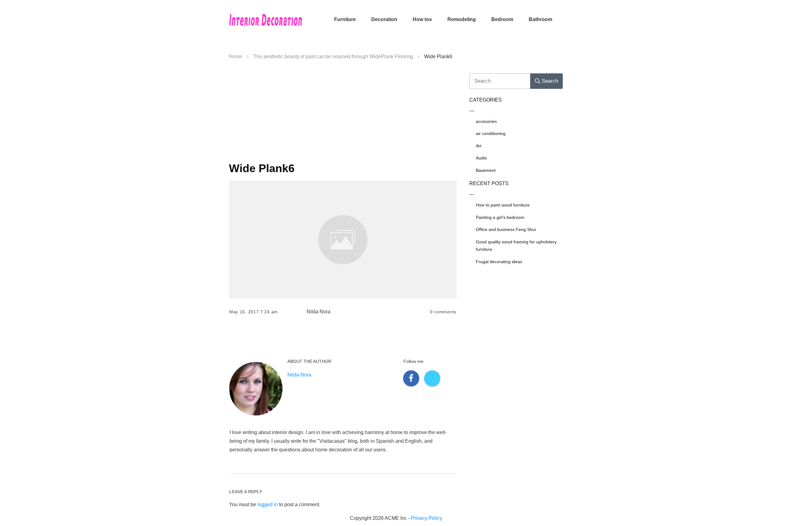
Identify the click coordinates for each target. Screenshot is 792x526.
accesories (486, 121)
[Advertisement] (343, 113)
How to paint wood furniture (503, 204)
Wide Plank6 (262, 168)
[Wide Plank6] (343, 239)
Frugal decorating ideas (499, 261)
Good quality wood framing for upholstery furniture (516, 245)
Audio (481, 157)
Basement (486, 170)
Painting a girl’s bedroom (500, 217)
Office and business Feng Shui (506, 229)
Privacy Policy (426, 518)
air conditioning (491, 133)
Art (478, 145)
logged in (267, 504)
